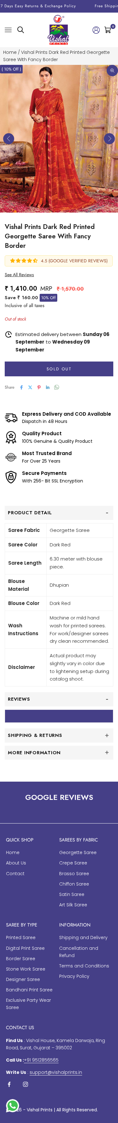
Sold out (59, 369)
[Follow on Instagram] (25, 1084)
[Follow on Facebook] (9, 1084)
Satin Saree (71, 894)
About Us (16, 863)
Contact (15, 873)
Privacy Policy (74, 976)
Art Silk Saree (73, 905)
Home (10, 52)
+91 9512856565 (41, 1060)
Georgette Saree (78, 852)
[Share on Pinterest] (39, 387)
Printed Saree (21, 937)
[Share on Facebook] (21, 387)
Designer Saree (23, 979)
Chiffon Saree (74, 884)
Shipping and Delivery (83, 937)
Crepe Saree (73, 863)
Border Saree (20, 958)
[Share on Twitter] (30, 387)
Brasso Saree (74, 873)
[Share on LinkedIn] (47, 387)
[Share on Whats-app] (56, 387)
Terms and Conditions (84, 966)
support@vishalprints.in (56, 1072)
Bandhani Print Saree (29, 990)
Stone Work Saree (25, 969)
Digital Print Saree (25, 948)
